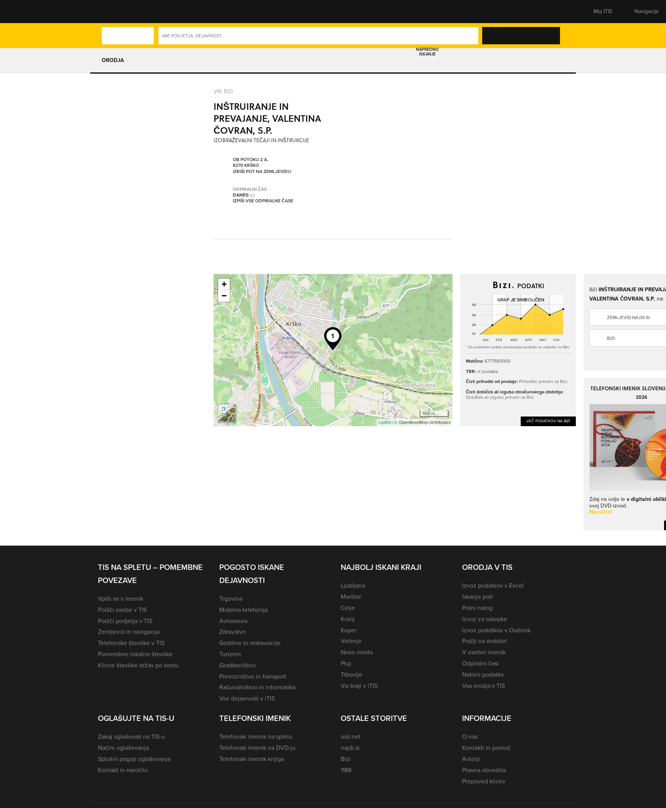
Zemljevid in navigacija (129, 631)
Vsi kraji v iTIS (359, 685)
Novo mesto (357, 652)
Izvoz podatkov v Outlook (496, 630)
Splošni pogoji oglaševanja (134, 758)
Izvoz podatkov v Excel (493, 585)
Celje (348, 607)
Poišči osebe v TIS (122, 609)
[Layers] (226, 413)
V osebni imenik (484, 652)
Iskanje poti (477, 596)
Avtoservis (233, 620)
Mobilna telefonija (243, 609)
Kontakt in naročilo (123, 770)
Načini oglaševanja (123, 747)
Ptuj (346, 663)
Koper (349, 630)
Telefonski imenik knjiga (251, 758)
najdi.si (350, 747)
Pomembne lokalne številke (135, 654)
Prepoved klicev (483, 781)
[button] (111, 11)
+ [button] (224, 284)
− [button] (224, 296)
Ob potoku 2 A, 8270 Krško (250, 163)
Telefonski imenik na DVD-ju (257, 747)
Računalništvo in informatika (257, 687)
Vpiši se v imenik (120, 598)
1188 (346, 770)
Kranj (348, 619)
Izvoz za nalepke (484, 619)
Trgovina (230, 598)
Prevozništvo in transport (252, 676)
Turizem (230, 654)
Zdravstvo (232, 631)
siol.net (350, 736)
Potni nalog (477, 607)
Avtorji (471, 758)
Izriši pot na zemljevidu (262, 172)
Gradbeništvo (237, 665)
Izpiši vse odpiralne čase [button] (263, 201)
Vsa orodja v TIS (483, 685)
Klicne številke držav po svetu (138, 665)
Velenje (351, 641)
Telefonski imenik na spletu (256, 736)
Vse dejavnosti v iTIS (247, 698)
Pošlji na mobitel (484, 641)
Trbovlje (351, 674)
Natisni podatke (483, 674)
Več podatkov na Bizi (548, 421)
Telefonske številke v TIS (131, 642)
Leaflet (384, 422)
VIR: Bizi (223, 91)
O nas (470, 736)
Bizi (346, 758)
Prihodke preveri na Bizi (543, 381)
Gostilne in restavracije (250, 642)
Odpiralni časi (480, 663)
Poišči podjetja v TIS (125, 620)
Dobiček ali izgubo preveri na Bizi (500, 397)
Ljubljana (353, 585)
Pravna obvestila (484, 770)
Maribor (351, 596)
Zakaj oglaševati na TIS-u (131, 736)
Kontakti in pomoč (486, 747)
